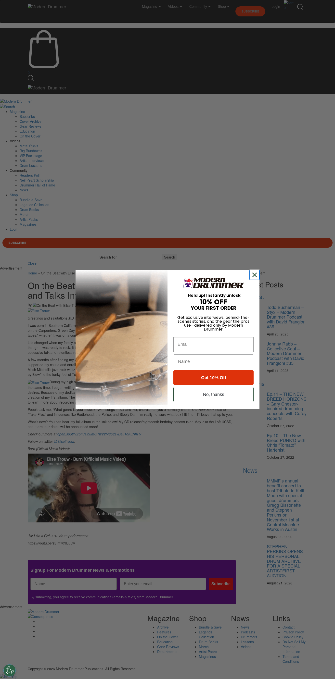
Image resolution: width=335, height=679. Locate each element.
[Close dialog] (255, 275)
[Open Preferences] (9, 670)
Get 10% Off (213, 377)
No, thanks (213, 394)
